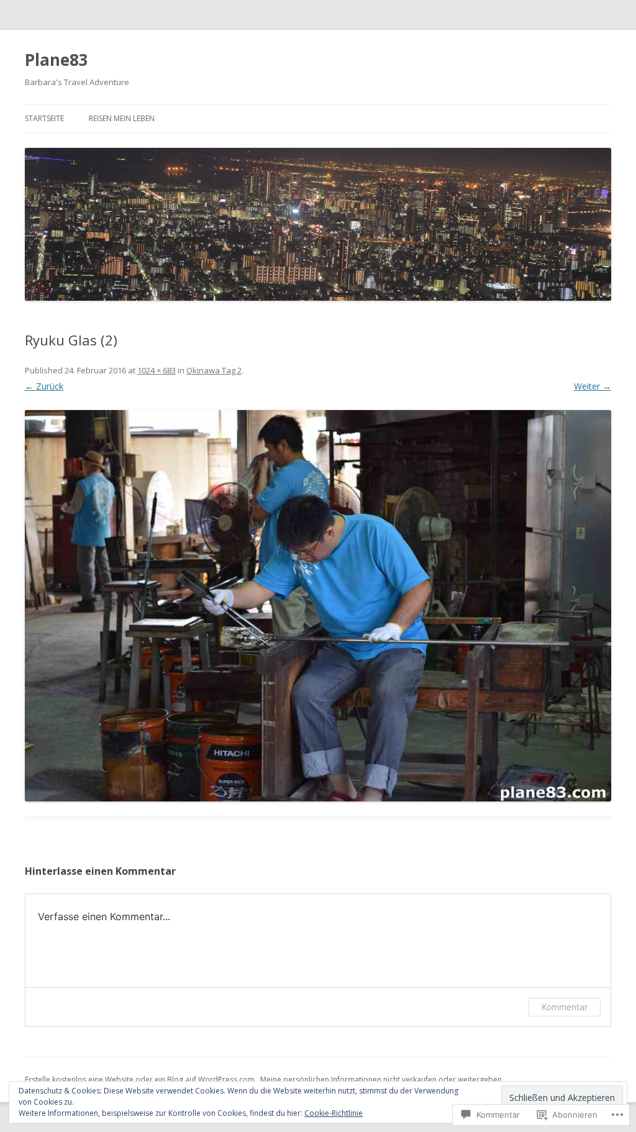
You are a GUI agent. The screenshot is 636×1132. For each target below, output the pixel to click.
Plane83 (56, 59)
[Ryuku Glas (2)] (318, 605)
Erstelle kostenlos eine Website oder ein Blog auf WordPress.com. (141, 1079)
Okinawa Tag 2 (214, 370)
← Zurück (44, 386)
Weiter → (592, 386)
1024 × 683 (156, 370)
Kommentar (565, 1007)
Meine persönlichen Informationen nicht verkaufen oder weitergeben (381, 1079)
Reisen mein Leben (122, 118)
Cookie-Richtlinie (333, 1113)
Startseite (44, 118)
